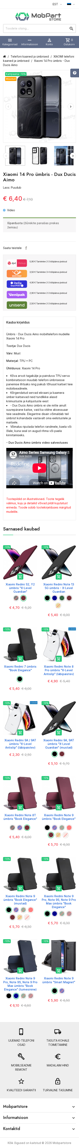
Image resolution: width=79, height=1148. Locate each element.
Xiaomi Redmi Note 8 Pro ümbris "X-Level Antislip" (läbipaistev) (59, 670)
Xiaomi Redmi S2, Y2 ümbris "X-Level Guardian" (20, 588)
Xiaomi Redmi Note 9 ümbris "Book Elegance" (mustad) (20, 899)
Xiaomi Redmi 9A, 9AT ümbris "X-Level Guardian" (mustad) (58, 743)
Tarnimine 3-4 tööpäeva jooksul (48, 272)
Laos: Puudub (12, 187)
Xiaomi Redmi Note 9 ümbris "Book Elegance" (59, 816)
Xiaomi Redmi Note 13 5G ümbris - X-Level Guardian (58, 588)
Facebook (26, 248)
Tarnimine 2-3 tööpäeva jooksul (48, 261)
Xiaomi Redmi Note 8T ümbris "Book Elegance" (20, 816)
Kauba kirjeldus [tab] (18, 322)
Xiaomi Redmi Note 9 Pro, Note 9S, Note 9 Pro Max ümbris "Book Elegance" (59, 901)
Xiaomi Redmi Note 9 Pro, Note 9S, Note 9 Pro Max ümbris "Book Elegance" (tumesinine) (20, 984)
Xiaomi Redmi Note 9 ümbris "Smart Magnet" (58, 980)
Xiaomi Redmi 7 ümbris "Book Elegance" (20, 668)
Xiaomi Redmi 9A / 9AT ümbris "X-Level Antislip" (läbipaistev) (20, 743)
